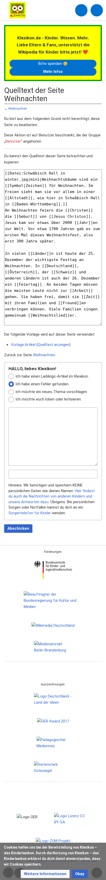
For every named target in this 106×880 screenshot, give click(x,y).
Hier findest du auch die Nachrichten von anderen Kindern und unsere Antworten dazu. (51, 496)
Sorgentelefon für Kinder (29, 513)
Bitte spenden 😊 (53, 64)
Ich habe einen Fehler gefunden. (42, 384)
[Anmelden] (81, 10)
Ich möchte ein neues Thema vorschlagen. (51, 391)
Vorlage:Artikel (23, 344)
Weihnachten (17, 108)
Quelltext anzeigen (53, 344)
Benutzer (13, 141)
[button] (45, 874)
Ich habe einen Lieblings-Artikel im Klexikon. (52, 376)
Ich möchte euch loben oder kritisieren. (48, 399)
